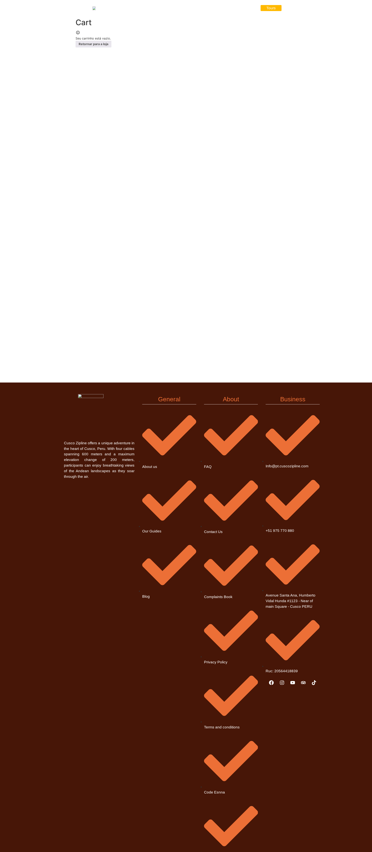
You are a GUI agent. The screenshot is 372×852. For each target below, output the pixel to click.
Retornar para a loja (93, 44)
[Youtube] (293, 683)
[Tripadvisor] (303, 683)
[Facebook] (271, 683)
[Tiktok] (314, 683)
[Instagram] (282, 683)
